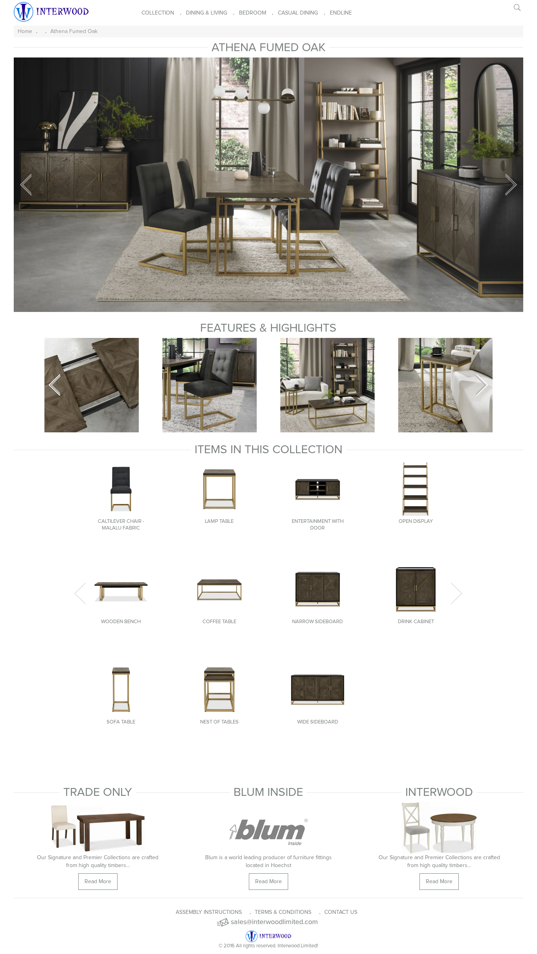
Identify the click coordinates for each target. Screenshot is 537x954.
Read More (268, 881)
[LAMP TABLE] (219, 489)
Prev (54, 385)
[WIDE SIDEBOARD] (317, 689)
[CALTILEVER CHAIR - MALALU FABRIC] (121, 489)
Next (482, 385)
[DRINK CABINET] (415, 589)
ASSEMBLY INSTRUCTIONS (209, 912)
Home (25, 31)
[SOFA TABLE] (121, 689)
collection (158, 13)
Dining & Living (206, 13)
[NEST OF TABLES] (219, 689)
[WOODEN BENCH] (121, 589)
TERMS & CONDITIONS (283, 912)
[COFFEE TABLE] (219, 589)
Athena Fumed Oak (73, 31)
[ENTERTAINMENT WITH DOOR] (317, 489)
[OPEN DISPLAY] (415, 489)
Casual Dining (298, 13)
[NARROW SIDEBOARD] (317, 589)
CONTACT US (340, 912)
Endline (341, 13)
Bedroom (252, 13)
